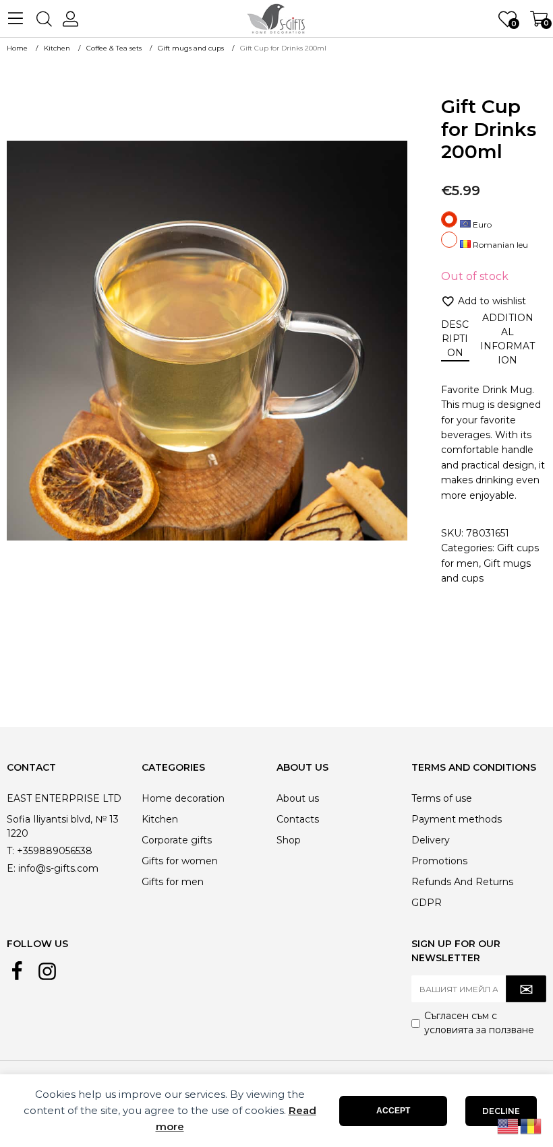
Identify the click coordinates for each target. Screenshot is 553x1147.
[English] (508, 1125)
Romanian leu (499, 245)
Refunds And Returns (462, 882)
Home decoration (183, 798)
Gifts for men (173, 882)
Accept (393, 1110)
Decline (501, 1111)
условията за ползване (479, 1030)
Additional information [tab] (507, 339)
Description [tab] (455, 338)
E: (11, 868)
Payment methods (456, 819)
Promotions (439, 861)
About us (297, 798)
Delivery (430, 840)
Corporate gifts (177, 840)
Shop (288, 840)
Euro (481, 224)
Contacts (297, 819)
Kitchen (160, 819)
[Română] (531, 1125)
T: (10, 851)
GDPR (426, 903)
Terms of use (441, 798)
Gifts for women (180, 861)
